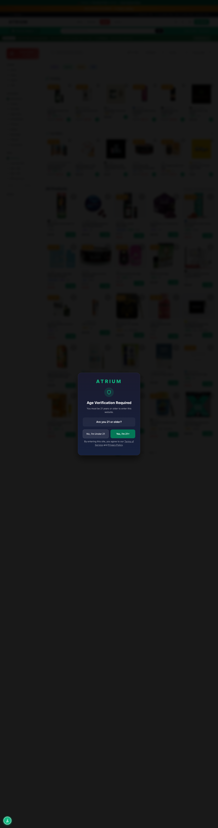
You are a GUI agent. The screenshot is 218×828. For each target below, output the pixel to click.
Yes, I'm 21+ (123, 433)
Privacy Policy (115, 445)
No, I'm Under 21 (95, 433)
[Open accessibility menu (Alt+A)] (7, 820)
